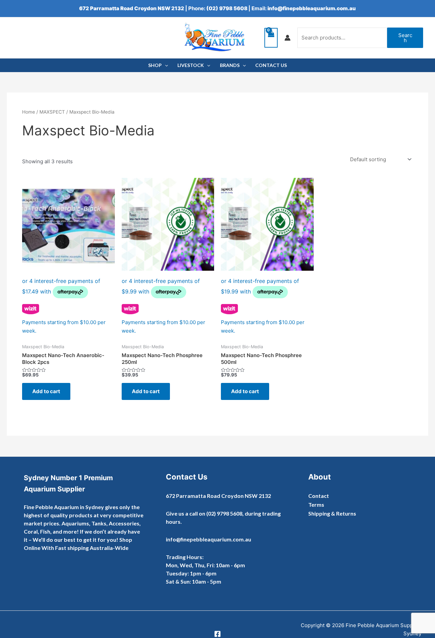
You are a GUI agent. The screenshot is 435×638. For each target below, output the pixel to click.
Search (405, 38)
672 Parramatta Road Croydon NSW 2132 (131, 8)
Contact (318, 495)
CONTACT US (271, 65)
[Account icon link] (287, 38)
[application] (165, 65)
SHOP (155, 65)
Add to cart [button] (46, 391)
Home (28, 112)
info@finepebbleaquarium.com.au (311, 8)
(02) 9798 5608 (226, 8)
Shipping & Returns (332, 513)
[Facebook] (217, 634)
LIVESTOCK (190, 65)
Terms (316, 504)
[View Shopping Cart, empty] (271, 38)
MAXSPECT (52, 112)
